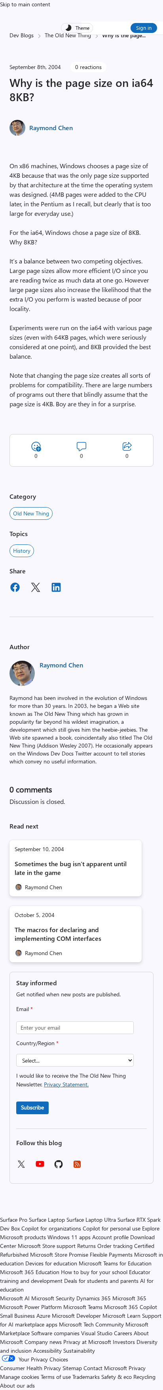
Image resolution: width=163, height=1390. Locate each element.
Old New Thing (31, 513)
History (21, 550)
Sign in (144, 27)
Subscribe (32, 1107)
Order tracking (115, 1246)
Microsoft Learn (121, 1315)
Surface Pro (13, 1219)
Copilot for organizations (51, 1228)
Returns (86, 1246)
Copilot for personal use (111, 1228)
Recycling (144, 1376)
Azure (43, 1315)
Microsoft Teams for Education (115, 1263)
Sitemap (72, 1368)
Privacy (137, 1368)
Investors (124, 1342)
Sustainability (79, 1350)
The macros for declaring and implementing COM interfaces (58, 933)
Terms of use (56, 1376)
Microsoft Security (53, 1298)
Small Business (17, 1315)
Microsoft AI (15, 1298)
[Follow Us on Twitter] (21, 1167)
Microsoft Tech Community (91, 1324)
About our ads (17, 1385)
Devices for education (51, 1263)
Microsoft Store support (47, 1246)
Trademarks (86, 1376)
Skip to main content (25, 4)
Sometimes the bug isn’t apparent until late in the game (71, 868)
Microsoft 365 (129, 1298)
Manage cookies (19, 1376)
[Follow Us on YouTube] (40, 1167)
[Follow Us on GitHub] (58, 1167)
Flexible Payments (111, 1254)
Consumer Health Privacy (30, 1368)
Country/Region (37, 1043)
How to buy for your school (94, 1272)
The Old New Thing (68, 35)
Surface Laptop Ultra (91, 1219)
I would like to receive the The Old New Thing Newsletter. (71, 1080)
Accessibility (47, 1350)
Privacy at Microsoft (87, 1342)
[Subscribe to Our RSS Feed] (77, 1167)
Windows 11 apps (69, 1237)
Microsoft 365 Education (29, 1272)
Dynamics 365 (93, 1298)
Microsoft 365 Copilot (130, 1307)
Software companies (55, 1333)
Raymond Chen (51, 127)
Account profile (110, 1237)
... (144, 35)
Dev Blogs (21, 35)
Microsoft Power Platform (31, 1307)
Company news (43, 1342)
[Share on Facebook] (15, 588)
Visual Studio (96, 1333)
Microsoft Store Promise (59, 1254)
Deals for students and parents (101, 1280)
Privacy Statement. (66, 1084)
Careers (123, 1333)
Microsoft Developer (76, 1315)
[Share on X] (35, 588)
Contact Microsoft (105, 1368)
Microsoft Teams (82, 1307)
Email (24, 1009)
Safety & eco (116, 1376)
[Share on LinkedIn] (56, 588)
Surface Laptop (47, 1219)
